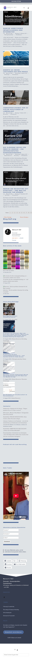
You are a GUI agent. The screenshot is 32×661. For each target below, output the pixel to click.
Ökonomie (24, 379)
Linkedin (19, 637)
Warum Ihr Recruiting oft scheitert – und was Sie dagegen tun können (15, 190)
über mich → (15, 238)
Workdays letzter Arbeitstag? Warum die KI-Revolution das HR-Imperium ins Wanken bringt (15, 376)
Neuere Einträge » (24, 217)
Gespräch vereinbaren (13, 632)
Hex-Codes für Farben (8, 270)
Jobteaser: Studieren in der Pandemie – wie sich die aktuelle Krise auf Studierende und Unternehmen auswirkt (15, 422)
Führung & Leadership (8, 606)
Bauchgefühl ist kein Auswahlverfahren (10, 316)
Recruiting (16, 155)
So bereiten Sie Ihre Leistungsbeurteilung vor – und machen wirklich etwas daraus (14, 355)
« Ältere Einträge (7, 217)
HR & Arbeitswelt (7, 612)
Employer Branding (14, 609)
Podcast (14, 240)
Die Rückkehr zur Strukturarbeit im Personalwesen (15, 395)
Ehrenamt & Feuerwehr (9, 615)
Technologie (6, 74)
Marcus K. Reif (9, 33)
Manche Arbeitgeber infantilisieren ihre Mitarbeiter (13, 30)
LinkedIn (21, 238)
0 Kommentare (19, 34)
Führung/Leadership (8, 34)
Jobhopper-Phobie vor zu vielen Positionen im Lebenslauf (15, 109)
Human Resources (8, 155)
